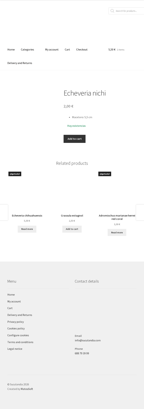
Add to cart (75, 138)
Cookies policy (16, 328)
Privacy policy (15, 321)
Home (11, 49)
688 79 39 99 (82, 353)
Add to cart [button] (72, 229)
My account (52, 49)
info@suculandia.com (88, 340)
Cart (67, 49)
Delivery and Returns (19, 63)
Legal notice (14, 348)
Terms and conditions (20, 342)
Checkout (82, 49)
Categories (27, 49)
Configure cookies (18, 335)
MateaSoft (27, 389)
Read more (27, 229)
